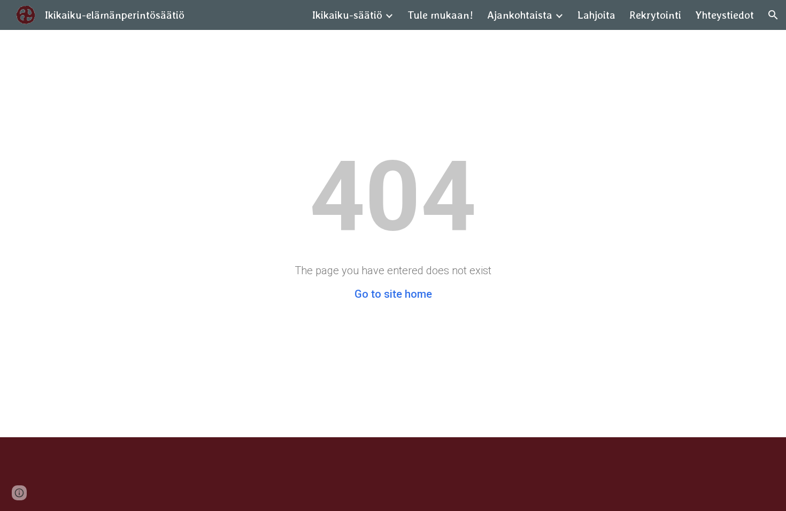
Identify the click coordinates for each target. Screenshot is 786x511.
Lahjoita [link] (596, 15)
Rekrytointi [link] (655, 15)
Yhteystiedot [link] (724, 15)
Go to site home (393, 294)
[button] (773, 15)
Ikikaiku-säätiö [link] (347, 15)
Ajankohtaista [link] (519, 15)
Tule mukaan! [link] (440, 15)
